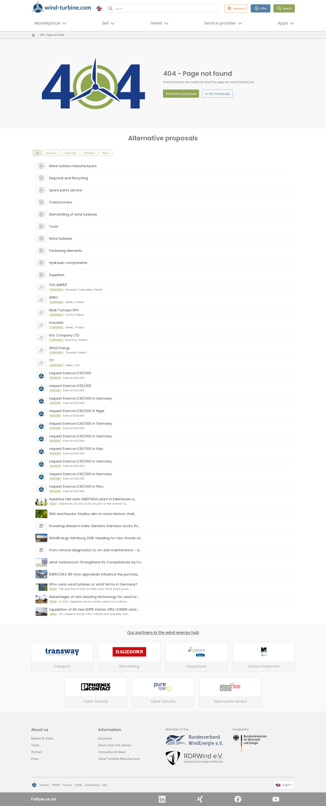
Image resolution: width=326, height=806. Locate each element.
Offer (263, 8)
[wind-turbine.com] (33, 35)
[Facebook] (238, 799)
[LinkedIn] (162, 799)
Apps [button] (283, 23)
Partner (36, 752)
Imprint (44, 785)
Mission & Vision (42, 738)
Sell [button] (105, 23)
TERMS (55, 785)
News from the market (114, 745)
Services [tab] (51, 153)
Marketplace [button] (47, 23)
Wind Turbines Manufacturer (119, 758)
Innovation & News (112, 752)
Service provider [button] (220, 23)
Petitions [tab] (89, 153)
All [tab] (37, 153)
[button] (99, 8)
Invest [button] (156, 23)
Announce (239, 8)
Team (35, 745)
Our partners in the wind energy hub (163, 632)
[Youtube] (275, 799)
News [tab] (106, 153)
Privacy (67, 785)
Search (287, 8)
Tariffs (78, 785)
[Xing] (200, 799)
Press (35, 758)
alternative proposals (181, 93)
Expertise (105, 738)
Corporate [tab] (70, 153)
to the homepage (217, 93)
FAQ (104, 785)
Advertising (92, 785)
